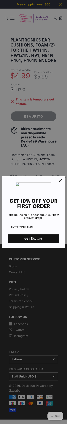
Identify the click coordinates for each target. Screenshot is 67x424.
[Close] (60, 180)
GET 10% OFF (33, 238)
